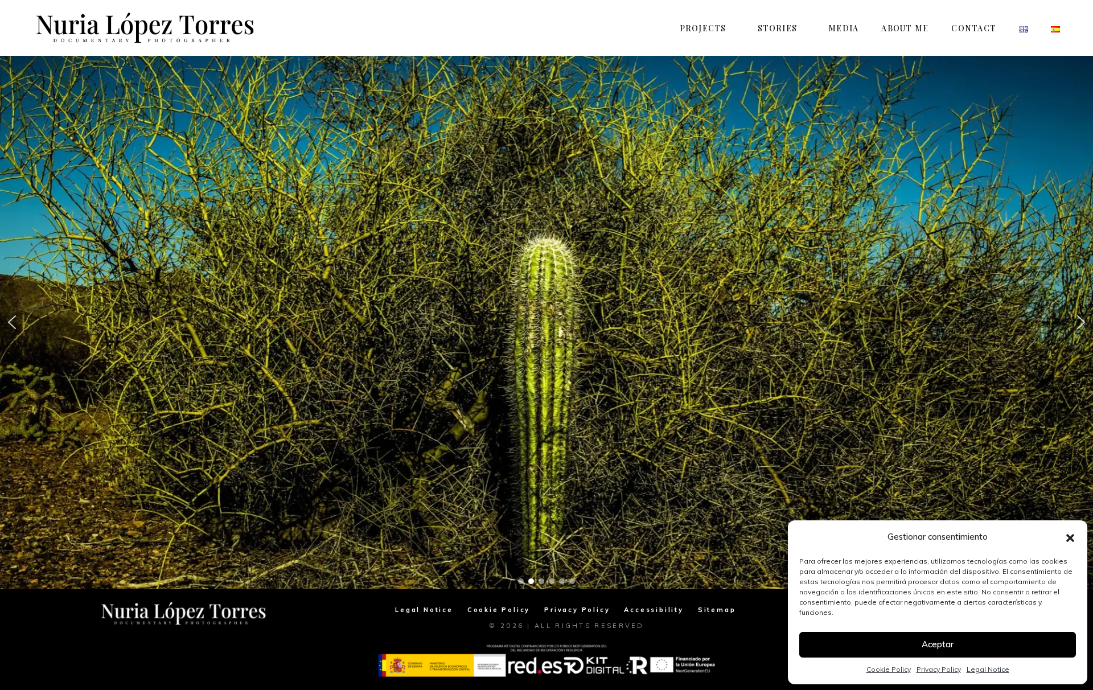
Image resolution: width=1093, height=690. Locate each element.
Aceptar (938, 644)
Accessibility (653, 610)
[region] (546, 322)
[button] (1070, 537)
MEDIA (843, 28)
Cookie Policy (888, 669)
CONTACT (973, 28)
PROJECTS (703, 28)
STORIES (778, 28)
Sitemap (717, 610)
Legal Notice (988, 669)
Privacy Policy (939, 669)
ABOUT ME (904, 28)
